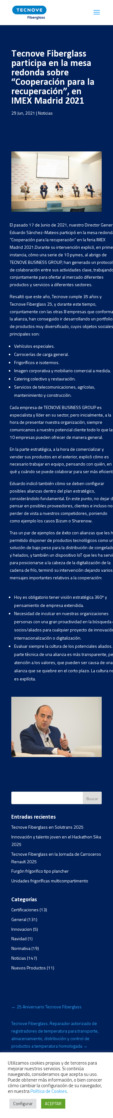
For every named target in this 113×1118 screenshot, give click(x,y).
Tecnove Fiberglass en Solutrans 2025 (47, 827)
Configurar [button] (23, 1103)
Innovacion (21, 929)
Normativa (20, 948)
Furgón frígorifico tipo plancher (40, 871)
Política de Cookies (48, 1091)
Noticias (45, 113)
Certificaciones (25, 909)
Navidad (19, 938)
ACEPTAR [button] (53, 1103)
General (18, 919)
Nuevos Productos (28, 967)
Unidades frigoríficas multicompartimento (49, 880)
